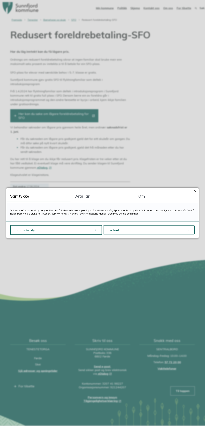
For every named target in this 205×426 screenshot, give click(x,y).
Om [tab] (141, 196)
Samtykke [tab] (19, 196)
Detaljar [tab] (82, 196)
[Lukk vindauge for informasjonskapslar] (195, 191)
